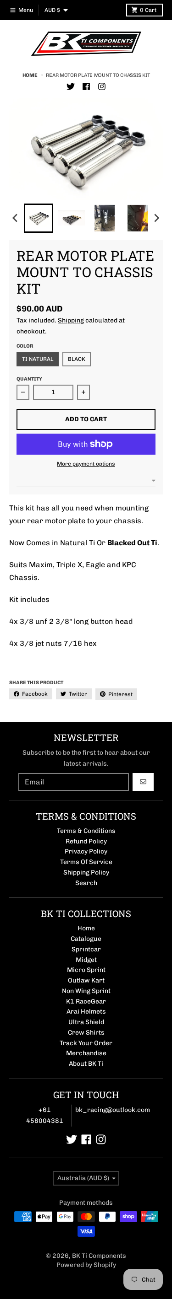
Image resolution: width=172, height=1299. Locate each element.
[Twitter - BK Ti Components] (71, 86)
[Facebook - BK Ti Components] (86, 86)
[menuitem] (38, 218)
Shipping (71, 320)
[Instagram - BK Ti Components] (102, 86)
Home (30, 75)
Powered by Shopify (86, 1265)
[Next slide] (156, 218)
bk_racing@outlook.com (112, 1110)
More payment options (86, 464)
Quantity (29, 379)
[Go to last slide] (15, 218)
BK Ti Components (99, 1256)
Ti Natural (37, 359)
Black (76, 359)
